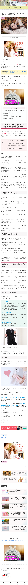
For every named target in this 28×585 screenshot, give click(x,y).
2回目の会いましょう (8, 115)
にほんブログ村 (4, 437)
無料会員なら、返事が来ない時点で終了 (12, 116)
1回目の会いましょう (8, 113)
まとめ (5, 119)
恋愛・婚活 (4, 461)
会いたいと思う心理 (8, 118)
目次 (12, 108)
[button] (25, 324)
